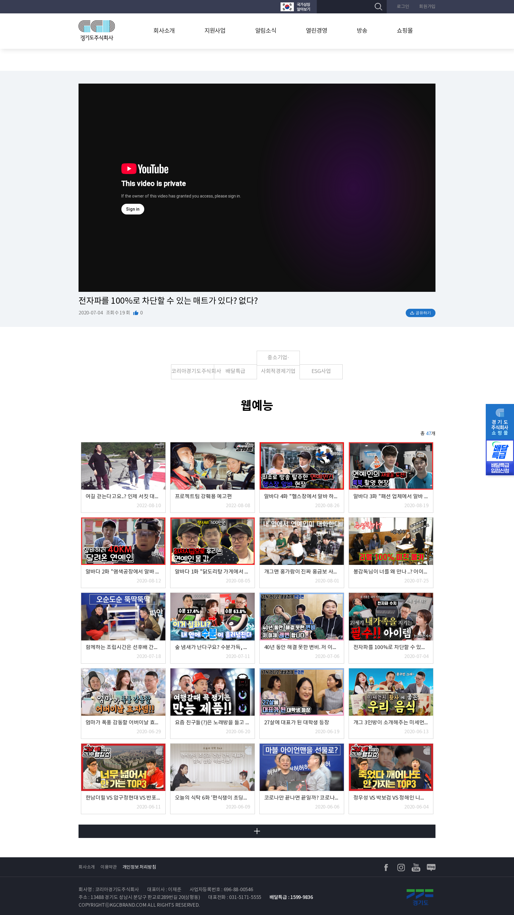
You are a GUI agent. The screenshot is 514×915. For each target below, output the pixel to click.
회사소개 (164, 31)
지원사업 (214, 31)
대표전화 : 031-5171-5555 (234, 897)
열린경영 (316, 31)
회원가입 (427, 6)
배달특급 (235, 371)
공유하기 (423, 313)
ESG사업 (321, 371)
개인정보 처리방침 (139, 867)
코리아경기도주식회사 (192, 371)
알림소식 (265, 31)
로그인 (403, 6)
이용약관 (109, 867)
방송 (362, 31)
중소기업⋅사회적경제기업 (278, 360)
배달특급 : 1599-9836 (291, 897)
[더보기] (257, 831)
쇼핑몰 (405, 31)
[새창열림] (295, 6)
